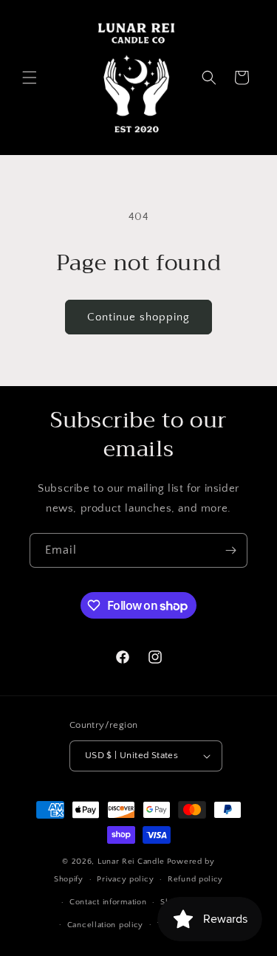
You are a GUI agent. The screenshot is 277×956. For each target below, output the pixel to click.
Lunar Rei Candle (131, 861)
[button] (29, 77)
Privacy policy (125, 879)
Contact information (107, 902)
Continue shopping (138, 317)
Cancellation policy (105, 925)
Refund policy (195, 879)
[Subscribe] (230, 550)
